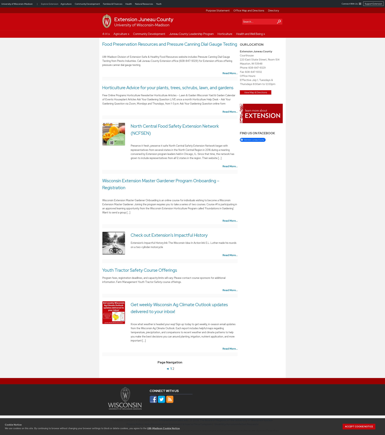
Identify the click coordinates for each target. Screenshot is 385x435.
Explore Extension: (50, 4)
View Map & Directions (255, 92)
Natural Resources (144, 4)
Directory (273, 10)
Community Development (149, 34)
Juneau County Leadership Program (191, 34)
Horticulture (224, 34)
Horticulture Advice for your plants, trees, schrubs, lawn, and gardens (167, 88)
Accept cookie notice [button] (359, 426)
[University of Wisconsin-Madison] (106, 27)
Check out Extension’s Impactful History (169, 235)
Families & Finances (113, 4)
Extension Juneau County (143, 19)
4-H (105, 34)
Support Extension (373, 3)
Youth (159, 4)
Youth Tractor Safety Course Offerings (139, 270)
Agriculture (120, 34)
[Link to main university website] (124, 408)
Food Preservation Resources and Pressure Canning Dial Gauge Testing (169, 44)
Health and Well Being (249, 34)
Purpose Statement (218, 10)
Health (128, 4)
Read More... (230, 73)
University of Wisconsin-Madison (141, 25)
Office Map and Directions (248, 10)
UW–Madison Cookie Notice (163, 428)
